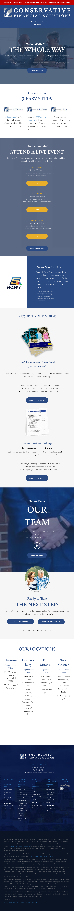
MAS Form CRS (32, 902)
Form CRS (24, 902)
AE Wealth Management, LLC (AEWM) (20, 846)
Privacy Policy (8, 902)
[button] (37, 70)
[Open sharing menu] (72, 67)
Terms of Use (16, 902)
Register (37, 183)
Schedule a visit (11, 117)
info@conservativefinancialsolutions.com (41, 773)
